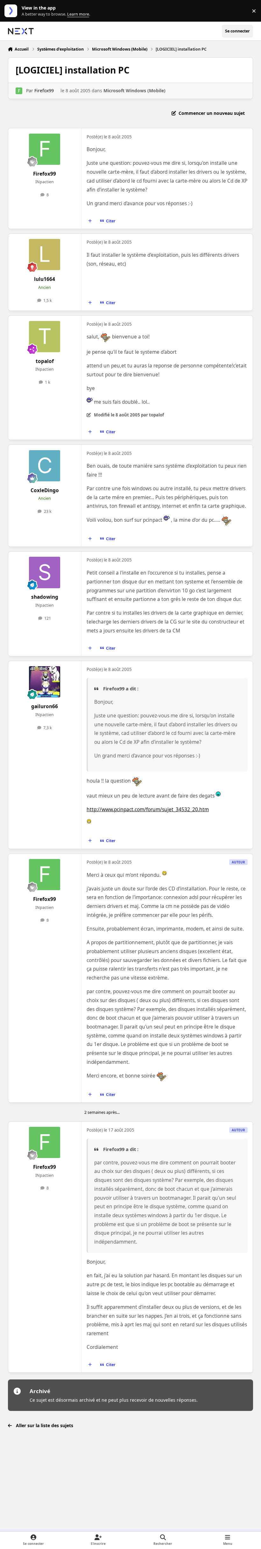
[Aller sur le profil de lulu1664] (44, 254)
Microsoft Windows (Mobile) (134, 90)
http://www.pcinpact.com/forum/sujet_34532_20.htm (148, 809)
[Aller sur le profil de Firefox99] (19, 90)
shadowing (44, 597)
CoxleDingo (45, 490)
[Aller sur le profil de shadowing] (44, 572)
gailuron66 (44, 706)
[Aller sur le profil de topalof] (44, 336)
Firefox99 (44, 90)
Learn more (12, 11)
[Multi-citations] (90, 221)
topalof (45, 361)
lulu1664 (44, 279)
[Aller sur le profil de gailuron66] (44, 681)
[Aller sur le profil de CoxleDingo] (44, 465)
